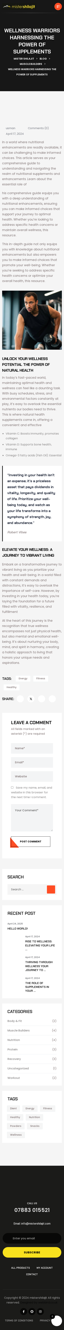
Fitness (40, 678)
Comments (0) (38, 128)
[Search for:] (32, 889)
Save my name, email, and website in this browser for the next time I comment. (31, 792)
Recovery (14, 1059)
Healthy (12, 687)
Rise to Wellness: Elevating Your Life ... (40, 945)
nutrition (34, 1117)
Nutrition (13, 1040)
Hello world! (17, 928)
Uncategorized (18, 1068)
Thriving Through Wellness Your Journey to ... (39, 966)
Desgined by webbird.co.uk (39, 1302)
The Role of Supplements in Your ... (37, 987)
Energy (23, 678)
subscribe (32, 1252)
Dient (13, 1108)
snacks (34, 1126)
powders (15, 1126)
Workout (13, 1078)
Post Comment (30, 841)
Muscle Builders (18, 1030)
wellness (16, 1135)
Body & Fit (14, 1021)
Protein (12, 1049)
